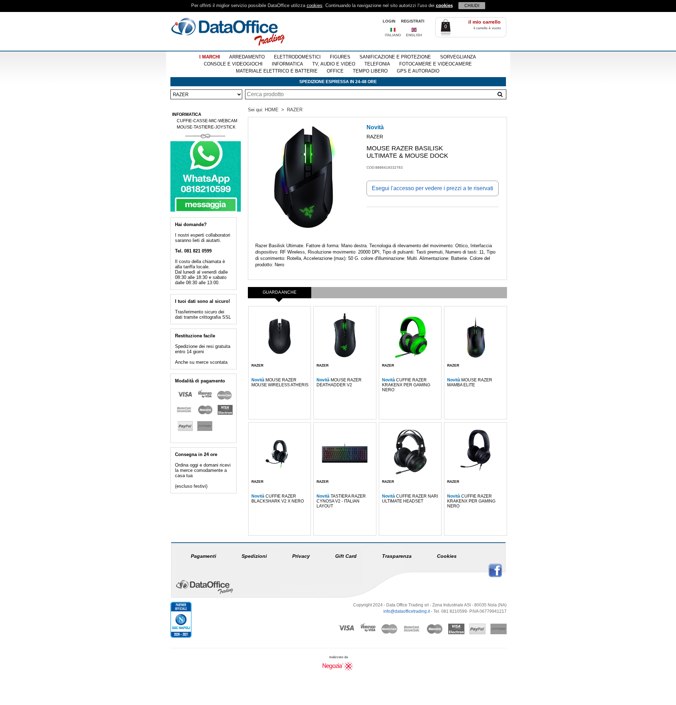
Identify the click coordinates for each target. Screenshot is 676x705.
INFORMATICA (287, 64)
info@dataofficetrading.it (406, 611)
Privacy (301, 556)
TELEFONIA (377, 64)
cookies (315, 5)
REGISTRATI (412, 21)
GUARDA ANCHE (279, 292)
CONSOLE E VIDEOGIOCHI (233, 64)
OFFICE (335, 71)
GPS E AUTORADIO (418, 71)
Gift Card (346, 556)
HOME (271, 109)
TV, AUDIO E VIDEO (333, 64)
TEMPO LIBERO (370, 71)
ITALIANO (393, 35)
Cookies (447, 556)
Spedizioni (254, 556)
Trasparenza (397, 556)
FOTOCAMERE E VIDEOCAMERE (435, 64)
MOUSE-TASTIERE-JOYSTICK (206, 127)
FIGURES (340, 57)
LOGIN (389, 21)
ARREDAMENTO (247, 57)
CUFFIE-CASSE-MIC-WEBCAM (207, 120)
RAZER (294, 109)
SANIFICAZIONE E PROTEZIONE (395, 57)
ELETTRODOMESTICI (297, 57)
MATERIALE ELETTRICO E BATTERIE (277, 71)
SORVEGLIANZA (458, 57)
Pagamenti (203, 556)
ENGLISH (414, 35)
